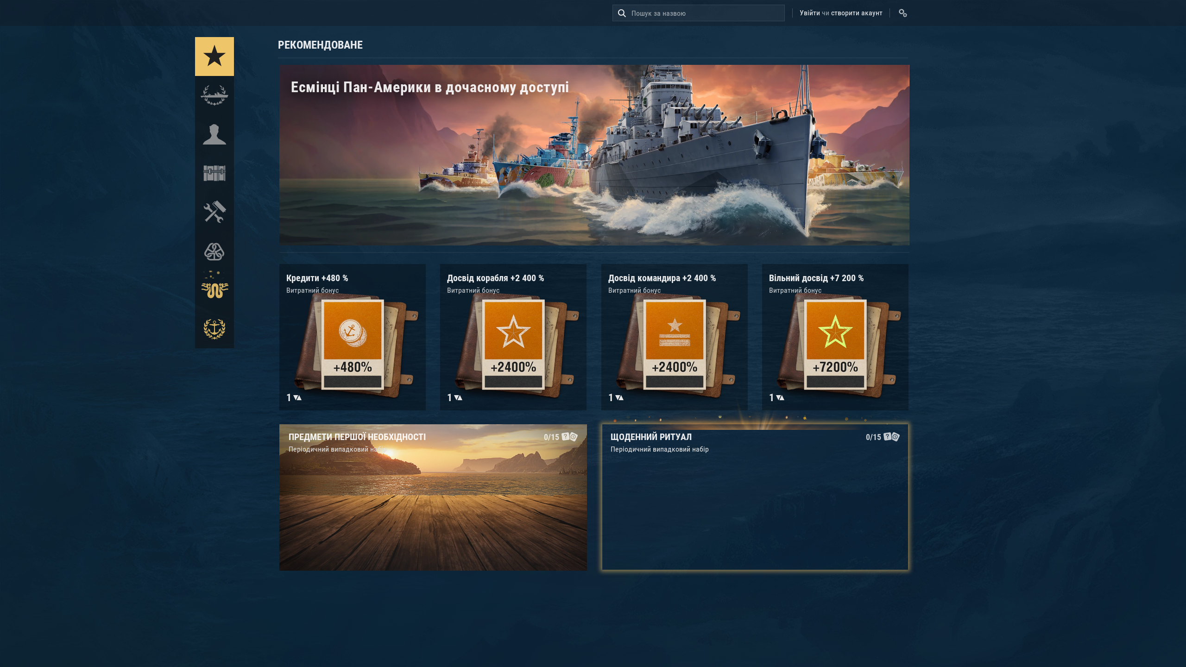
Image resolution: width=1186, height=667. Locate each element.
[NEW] (214, 56)
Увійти (810, 12)
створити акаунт (857, 12)
